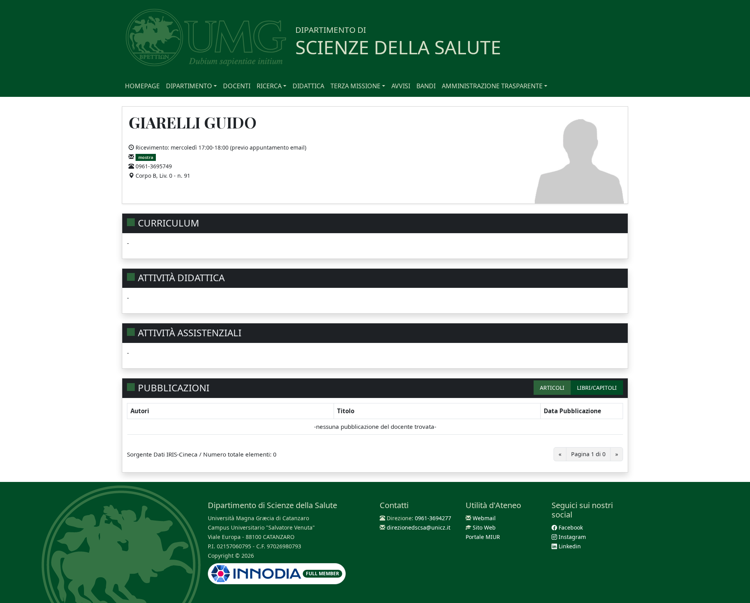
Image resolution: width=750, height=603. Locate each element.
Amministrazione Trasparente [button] (492, 86)
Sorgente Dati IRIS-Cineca (162, 454)
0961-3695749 (154, 166)
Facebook (570, 527)
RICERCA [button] (269, 86)
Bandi (426, 86)
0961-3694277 (433, 518)
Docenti (236, 86)
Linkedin (569, 546)
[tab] (552, 387)
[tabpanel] (375, 435)
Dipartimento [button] (189, 86)
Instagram (571, 537)
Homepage (142, 86)
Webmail (484, 518)
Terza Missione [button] (355, 86)
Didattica (308, 86)
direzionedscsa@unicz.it (418, 527)
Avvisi (400, 86)
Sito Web (484, 527)
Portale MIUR (483, 537)
